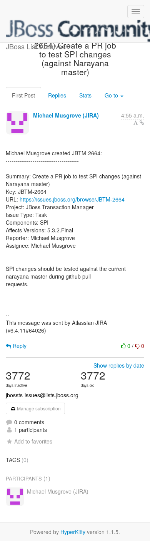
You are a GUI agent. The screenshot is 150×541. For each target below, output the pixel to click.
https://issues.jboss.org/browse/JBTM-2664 (72, 199)
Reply (19, 345)
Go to (112, 95)
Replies (57, 95)
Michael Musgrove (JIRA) (66, 115)
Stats (85, 95)
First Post (23, 95)
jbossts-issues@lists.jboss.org (42, 395)
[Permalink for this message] (142, 122)
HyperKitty (72, 532)
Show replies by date (118, 365)
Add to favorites (33, 441)
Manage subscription (38, 408)
